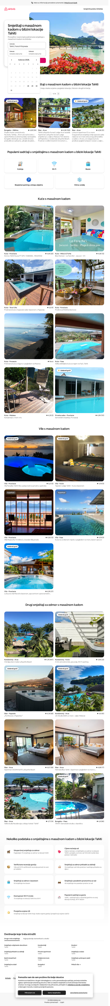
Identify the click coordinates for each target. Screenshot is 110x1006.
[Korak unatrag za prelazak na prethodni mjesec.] (11, 60)
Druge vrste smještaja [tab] (12, 939)
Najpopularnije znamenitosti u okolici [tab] (36, 939)
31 (11, 90)
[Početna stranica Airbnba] (9, 9)
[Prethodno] (50, 93)
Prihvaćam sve (30, 993)
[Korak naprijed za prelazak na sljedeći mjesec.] (36, 60)
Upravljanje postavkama (78, 993)
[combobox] (27, 46)
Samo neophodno (54, 993)
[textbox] (17, 54)
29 (32, 86)
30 (36, 86)
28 (28, 86)
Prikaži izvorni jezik (70, 3)
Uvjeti (62, 1002)
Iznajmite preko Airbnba (93, 9)
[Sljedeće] (58, 93)
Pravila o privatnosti (51, 1002)
